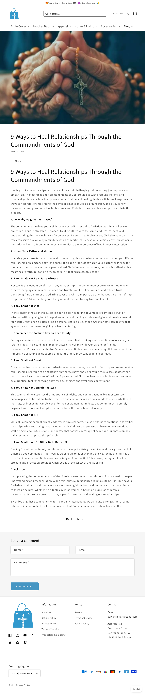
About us (46, 612)
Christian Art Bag (23, 685)
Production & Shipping (53, 634)
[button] (20, 26)
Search (78, 612)
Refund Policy (48, 617)
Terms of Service (50, 629)
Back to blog (74, 519)
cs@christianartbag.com (122, 616)
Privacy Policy (48, 623)
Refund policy (81, 623)
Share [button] (18, 161)
